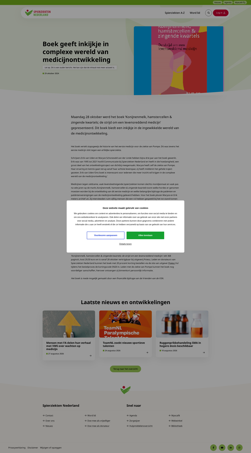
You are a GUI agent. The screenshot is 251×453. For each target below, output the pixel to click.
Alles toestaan (145, 235)
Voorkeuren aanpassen (105, 235)
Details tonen (125, 244)
